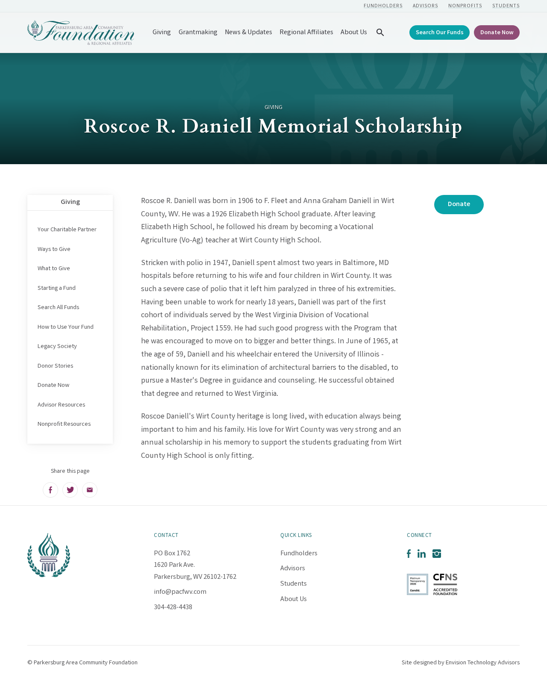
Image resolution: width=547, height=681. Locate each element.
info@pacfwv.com (180, 592)
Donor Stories (55, 366)
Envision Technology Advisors (483, 663)
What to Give (54, 269)
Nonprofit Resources (64, 424)
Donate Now (497, 33)
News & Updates (248, 33)
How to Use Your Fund (66, 327)
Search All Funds (58, 307)
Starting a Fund (57, 288)
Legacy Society (57, 346)
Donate (459, 204)
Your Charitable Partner (67, 230)
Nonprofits (465, 6)
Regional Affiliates (306, 33)
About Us (354, 33)
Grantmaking (198, 33)
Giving (162, 33)
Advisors (425, 6)
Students (506, 6)
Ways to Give (54, 249)
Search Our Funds (440, 33)
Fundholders (383, 6)
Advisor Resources (61, 405)
